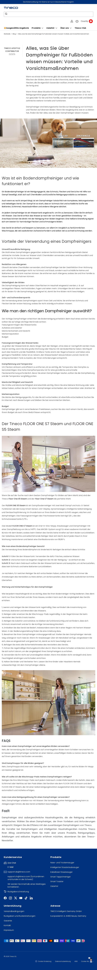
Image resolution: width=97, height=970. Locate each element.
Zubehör (54, 886)
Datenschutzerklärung (63, 961)
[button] (77, 21)
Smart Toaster (56, 881)
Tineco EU (13, 956)
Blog (14, 34)
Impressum (9, 930)
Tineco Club (80, 28)
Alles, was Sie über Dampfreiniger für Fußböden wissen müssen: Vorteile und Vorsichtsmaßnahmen (53, 34)
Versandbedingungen (14, 911)
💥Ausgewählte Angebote (16, 28)
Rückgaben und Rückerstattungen (19, 916)
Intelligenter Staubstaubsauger (64, 867)
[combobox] (48, 14)
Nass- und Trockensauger (62, 862)
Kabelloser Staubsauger (61, 872)
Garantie (8, 920)
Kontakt (7, 925)
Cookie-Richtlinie (87, 961)
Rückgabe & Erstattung (18, 891)
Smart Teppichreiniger (60, 876)
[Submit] (6, 14)
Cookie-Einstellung (44, 961)
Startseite (7, 34)
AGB (76, 961)
